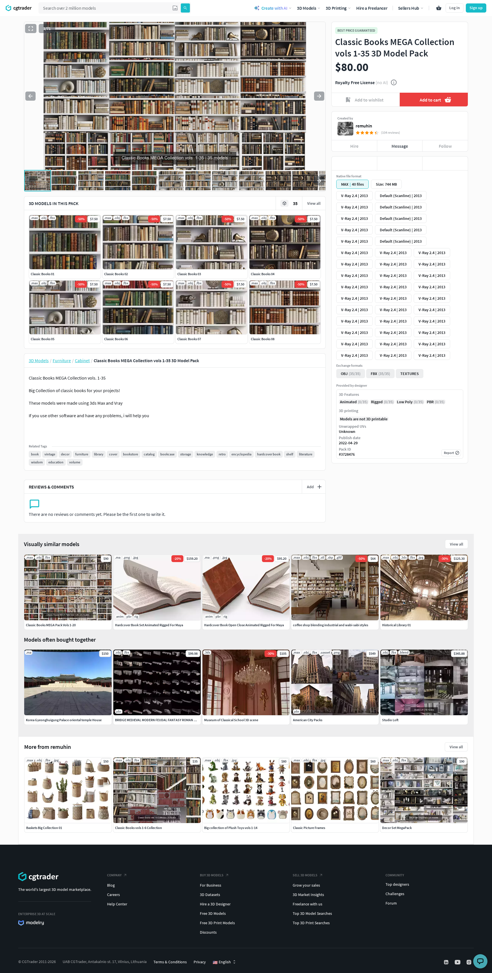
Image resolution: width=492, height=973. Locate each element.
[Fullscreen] (30, 28)
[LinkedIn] (446, 962)
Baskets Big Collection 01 (44, 828)
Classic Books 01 (42, 274)
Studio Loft (390, 720)
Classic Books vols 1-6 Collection (138, 828)
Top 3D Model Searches (312, 913)
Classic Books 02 (116, 274)
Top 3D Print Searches (311, 922)
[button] (175, 8)
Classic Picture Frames (309, 828)
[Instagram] (469, 962)
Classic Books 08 (262, 339)
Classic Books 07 (189, 339)
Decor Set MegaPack (397, 828)
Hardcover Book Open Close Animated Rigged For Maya (244, 625)
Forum (391, 903)
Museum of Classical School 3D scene (231, 720)
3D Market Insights (308, 894)
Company (114, 875)
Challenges (395, 893)
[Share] (445, 163)
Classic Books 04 (262, 274)
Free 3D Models (213, 913)
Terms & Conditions (170, 961)
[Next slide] (319, 96)
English (222, 962)
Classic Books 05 (42, 339)
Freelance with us (307, 904)
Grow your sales (306, 885)
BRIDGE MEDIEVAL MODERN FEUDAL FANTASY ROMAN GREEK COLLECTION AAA (172, 720)
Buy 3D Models (212, 875)
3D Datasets (210, 894)
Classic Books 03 (189, 274)
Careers (113, 894)
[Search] (185, 8)
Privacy (200, 961)
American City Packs (307, 720)
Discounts (208, 932)
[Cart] (438, 8)
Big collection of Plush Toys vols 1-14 (230, 828)
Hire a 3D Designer (215, 904)
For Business (210, 885)
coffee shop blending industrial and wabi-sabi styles (330, 625)
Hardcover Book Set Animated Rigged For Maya (149, 625)
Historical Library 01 (396, 625)
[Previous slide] (30, 96)
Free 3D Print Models (217, 922)
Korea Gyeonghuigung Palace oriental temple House (64, 720)
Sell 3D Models (305, 875)
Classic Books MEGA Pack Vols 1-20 (51, 625)
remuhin (364, 126)
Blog (111, 885)
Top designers (397, 884)
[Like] (354, 163)
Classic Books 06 (116, 339)
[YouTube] (458, 962)
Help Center (117, 904)
